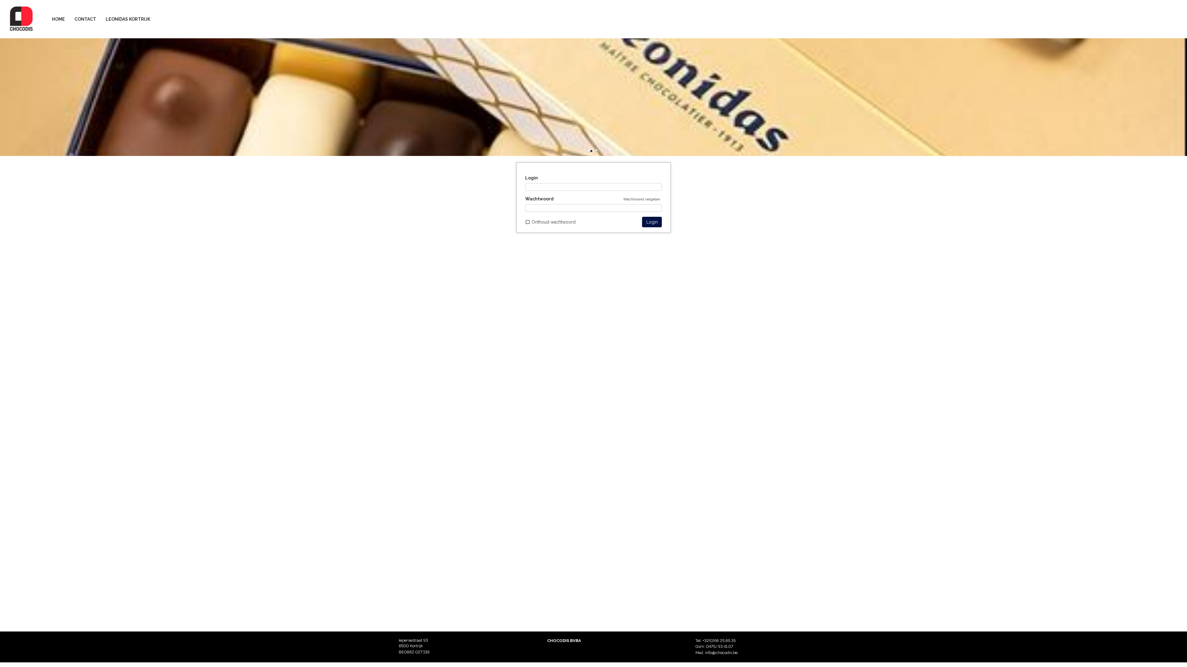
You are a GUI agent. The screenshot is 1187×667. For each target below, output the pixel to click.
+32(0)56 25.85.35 (719, 640)
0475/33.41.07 (719, 646)
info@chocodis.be (721, 652)
